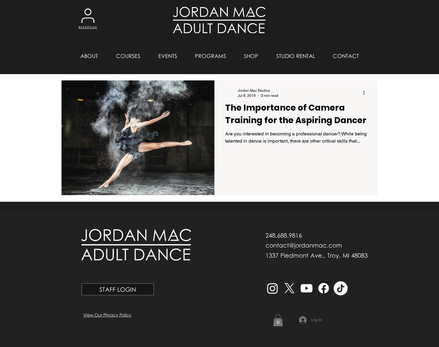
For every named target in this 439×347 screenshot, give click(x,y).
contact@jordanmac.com (303, 245)
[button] (89, 56)
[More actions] (365, 92)
